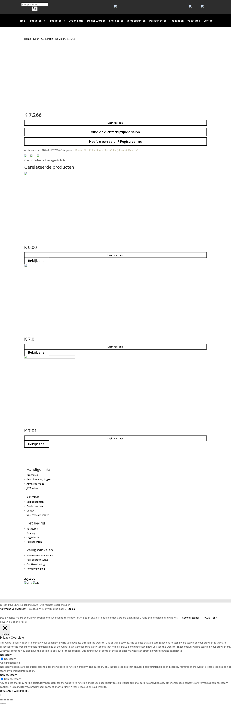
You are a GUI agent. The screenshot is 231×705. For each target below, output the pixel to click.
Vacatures (193, 20)
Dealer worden (35, 506)
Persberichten (158, 20)
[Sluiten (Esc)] (1, 699)
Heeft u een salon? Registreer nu (115, 141)
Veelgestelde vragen (38, 515)
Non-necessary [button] (8, 674)
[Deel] (4, 699)
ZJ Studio (70, 608)
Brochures (32, 475)
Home (21, 20)
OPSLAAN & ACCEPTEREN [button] (14, 691)
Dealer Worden (96, 20)
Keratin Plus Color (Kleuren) (111, 150)
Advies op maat (35, 483)
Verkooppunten (136, 20)
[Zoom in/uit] (11, 699)
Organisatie (76, 20)
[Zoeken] (35, 8)
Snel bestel (116, 20)
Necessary (10, 658)
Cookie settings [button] (191, 617)
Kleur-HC (38, 38)
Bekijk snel (36, 260)
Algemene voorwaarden (40, 555)
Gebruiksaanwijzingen (39, 479)
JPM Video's (33, 488)
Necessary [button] (5, 654)
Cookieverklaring (36, 564)
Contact (209, 20)
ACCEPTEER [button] (210, 617)
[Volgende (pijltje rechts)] (4, 703)
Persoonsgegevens (37, 559)
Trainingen (177, 20)
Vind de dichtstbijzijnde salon (115, 132)
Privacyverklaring (36, 568)
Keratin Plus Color (55, 38)
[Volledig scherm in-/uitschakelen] (8, 699)
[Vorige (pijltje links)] (1, 703)
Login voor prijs (115, 122)
